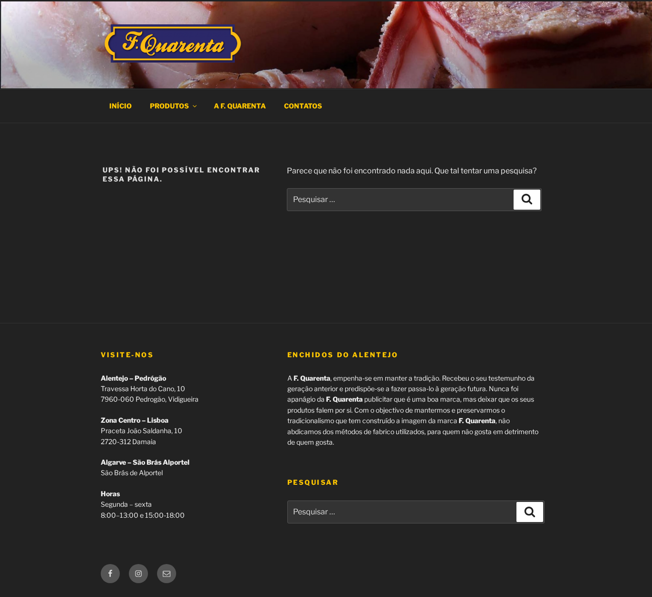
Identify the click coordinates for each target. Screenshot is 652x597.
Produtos (169, 106)
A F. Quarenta (240, 106)
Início (120, 106)
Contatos (303, 106)
